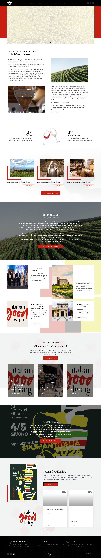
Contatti (82, 3)
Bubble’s (32, 3)
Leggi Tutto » (48, 513)
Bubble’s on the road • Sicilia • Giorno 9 (49, 182)
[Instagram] (90, 3)
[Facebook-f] (88, 3)
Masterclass (44, 376)
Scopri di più (50, 30)
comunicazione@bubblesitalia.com (53, 544)
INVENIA (91, 555)
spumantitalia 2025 (49, 379)
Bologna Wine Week (47, 374)
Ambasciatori (55, 3)
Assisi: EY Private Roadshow (55, 509)
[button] (8, 25)
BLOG (64, 3)
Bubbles (57, 374)
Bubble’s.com (73, 3)
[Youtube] (93, 3)
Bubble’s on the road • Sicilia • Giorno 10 (19, 182)
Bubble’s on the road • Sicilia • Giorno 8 (79, 182)
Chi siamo (25, 3)
